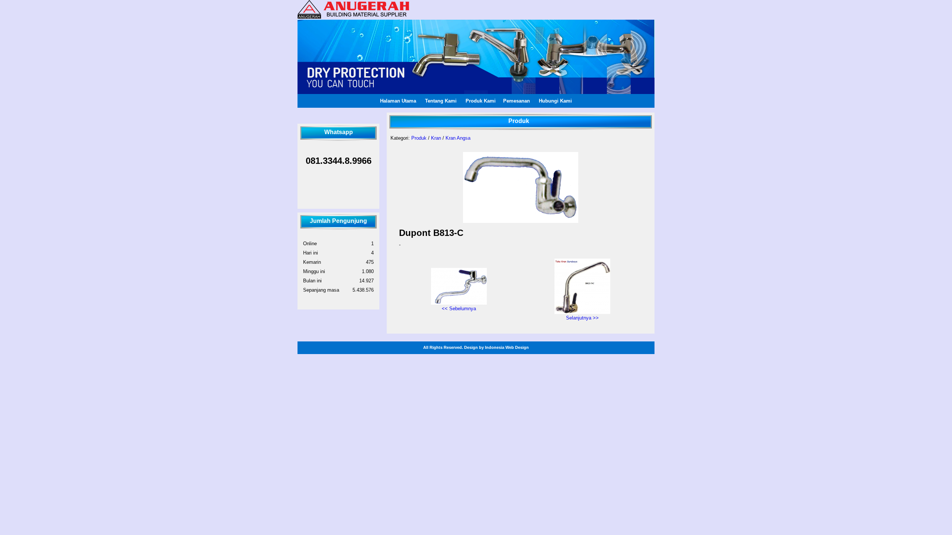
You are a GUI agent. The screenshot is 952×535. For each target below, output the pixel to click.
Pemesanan (516, 101)
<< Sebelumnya (459, 308)
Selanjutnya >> (582, 318)
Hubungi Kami (555, 101)
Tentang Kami (441, 101)
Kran (436, 138)
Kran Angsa (458, 138)
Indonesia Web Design (507, 347)
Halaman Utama (398, 101)
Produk (419, 138)
